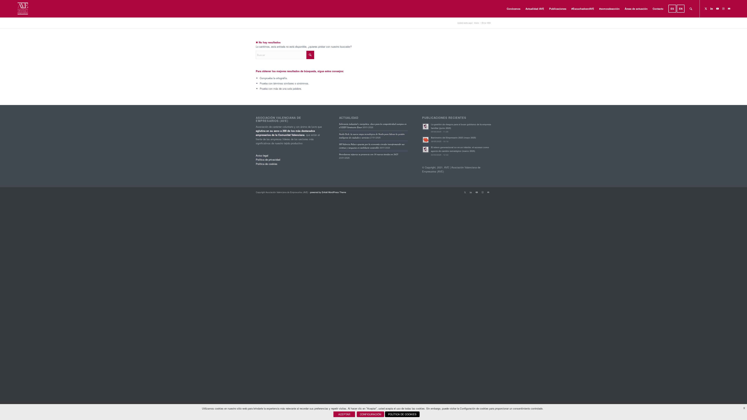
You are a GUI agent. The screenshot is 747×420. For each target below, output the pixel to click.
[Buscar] (691, 9)
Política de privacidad (268, 159)
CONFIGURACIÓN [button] (370, 414)
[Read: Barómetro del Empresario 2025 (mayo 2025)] (425, 139)
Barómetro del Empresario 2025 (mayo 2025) (453, 137)
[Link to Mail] (729, 8)
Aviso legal (262, 155)
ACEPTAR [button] (344, 414)
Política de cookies (266, 164)
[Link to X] (706, 8)
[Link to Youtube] (717, 8)
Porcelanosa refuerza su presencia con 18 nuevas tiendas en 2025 (368, 154)
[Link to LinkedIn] (712, 8)
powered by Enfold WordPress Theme (328, 192)
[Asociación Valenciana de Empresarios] (22, 9)
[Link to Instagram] (723, 8)
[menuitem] (513, 9)
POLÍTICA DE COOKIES (402, 414)
